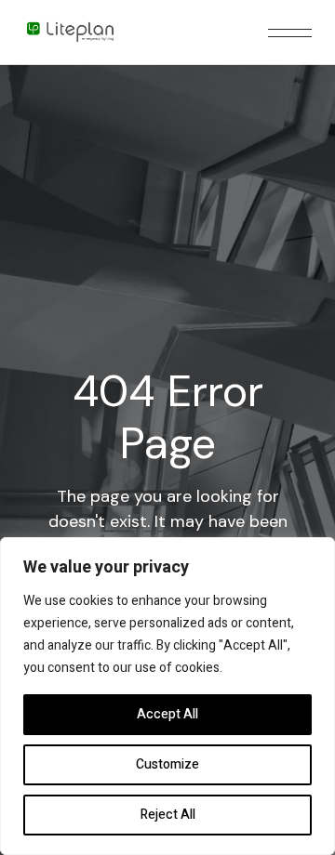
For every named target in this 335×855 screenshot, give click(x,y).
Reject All (168, 814)
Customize (167, 764)
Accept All (167, 714)
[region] (167, 696)
